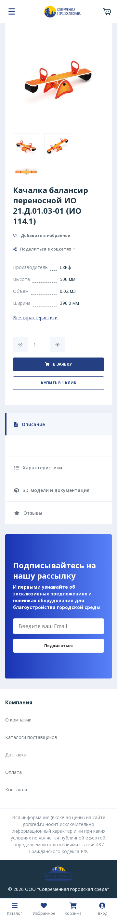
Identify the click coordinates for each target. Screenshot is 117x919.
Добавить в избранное (45, 235)
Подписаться (58, 645)
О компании (18, 720)
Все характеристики (35, 318)
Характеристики (41, 468)
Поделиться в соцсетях (45, 249)
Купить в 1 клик (58, 382)
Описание (32, 424)
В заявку (62, 364)
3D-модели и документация (55, 490)
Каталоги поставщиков (31, 737)
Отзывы (32, 513)
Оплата (13, 772)
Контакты (16, 789)
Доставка (15, 755)
